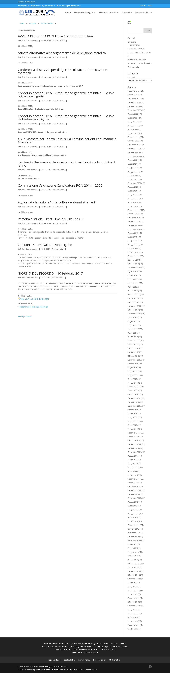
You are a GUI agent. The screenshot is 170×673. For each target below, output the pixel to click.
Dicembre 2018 (134, 260)
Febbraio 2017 (134, 340)
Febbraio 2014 (134, 479)
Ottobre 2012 (133, 536)
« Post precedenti (25, 316)
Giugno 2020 (133, 194)
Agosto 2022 (133, 114)
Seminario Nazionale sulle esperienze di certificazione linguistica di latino (66, 164)
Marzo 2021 (133, 179)
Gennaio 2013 (133, 529)
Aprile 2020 (132, 202)
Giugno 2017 (133, 325)
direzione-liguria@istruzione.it (81, 646)
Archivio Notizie (59, 40)
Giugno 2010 (133, 609)
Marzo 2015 (133, 429)
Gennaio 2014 (133, 483)
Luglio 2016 (132, 367)
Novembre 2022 (134, 102)
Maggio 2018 (133, 283)
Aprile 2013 (132, 517)
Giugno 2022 (133, 121)
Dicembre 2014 (134, 440)
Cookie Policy (69, 660)
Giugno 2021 (133, 168)
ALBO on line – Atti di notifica (140, 63)
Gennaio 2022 (133, 141)
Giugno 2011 (133, 586)
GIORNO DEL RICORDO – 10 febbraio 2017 (50, 273)
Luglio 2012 (132, 544)
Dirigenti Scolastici (107, 13)
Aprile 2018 (132, 287)
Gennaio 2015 (133, 436)
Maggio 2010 (133, 613)
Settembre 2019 (134, 229)
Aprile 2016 (132, 379)
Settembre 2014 (134, 452)
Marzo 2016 (133, 383)
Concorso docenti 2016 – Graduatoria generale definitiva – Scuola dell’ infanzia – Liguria (66, 117)
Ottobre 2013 (133, 494)
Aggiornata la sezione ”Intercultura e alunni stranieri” (57, 202)
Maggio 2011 (133, 590)
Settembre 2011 (134, 579)
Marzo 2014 (133, 475)
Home (68, 13)
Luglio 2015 (132, 413)
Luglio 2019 (132, 237)
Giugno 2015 (133, 417)
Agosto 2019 (133, 233)
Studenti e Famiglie (83, 13)
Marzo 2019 (133, 252)
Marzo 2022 (133, 133)
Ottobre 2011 (133, 575)
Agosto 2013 (133, 502)
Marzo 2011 (133, 594)
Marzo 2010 (133, 621)
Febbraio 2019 (134, 256)
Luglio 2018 (132, 275)
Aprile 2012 (132, 555)
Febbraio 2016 (134, 386)
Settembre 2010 (134, 606)
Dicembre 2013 (134, 486)
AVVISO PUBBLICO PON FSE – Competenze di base (56, 36)
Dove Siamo (135, 45)
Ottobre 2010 (133, 602)
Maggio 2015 (133, 421)
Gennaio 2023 (133, 95)
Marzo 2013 (133, 521)
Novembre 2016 (134, 352)
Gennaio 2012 (133, 567)
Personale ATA (142, 13)
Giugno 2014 (133, 463)
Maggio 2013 (133, 513)
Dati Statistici (99, 660)
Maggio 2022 (133, 125)
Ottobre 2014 (133, 448)
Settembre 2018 (134, 267)
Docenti (126, 13)
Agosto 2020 (133, 187)
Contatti (143, 6)
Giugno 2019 (133, 241)
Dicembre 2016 (134, 348)
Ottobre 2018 (133, 264)
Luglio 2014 (132, 459)
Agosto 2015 (133, 410)
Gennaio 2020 (133, 214)
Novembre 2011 (134, 571)
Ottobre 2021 (133, 152)
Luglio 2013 (132, 506)
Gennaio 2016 (133, 390)
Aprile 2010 (132, 617)
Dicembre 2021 (134, 144)
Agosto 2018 (133, 271)
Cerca (150, 6)
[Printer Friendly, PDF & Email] (130, 23)
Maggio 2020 (133, 198)
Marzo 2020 (133, 206)
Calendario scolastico (136, 48)
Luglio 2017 (132, 321)
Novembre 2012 (134, 533)
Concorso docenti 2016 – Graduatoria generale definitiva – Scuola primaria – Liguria (66, 94)
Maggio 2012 (133, 552)
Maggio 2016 (133, 375)
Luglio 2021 (132, 164)
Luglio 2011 (132, 582)
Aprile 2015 (132, 425)
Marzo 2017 (133, 337)
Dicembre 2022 (134, 98)
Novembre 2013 (134, 490)
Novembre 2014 (134, 444)
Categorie (132, 77)
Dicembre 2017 (134, 302)
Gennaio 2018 (133, 298)
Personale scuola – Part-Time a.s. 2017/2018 (51, 219)
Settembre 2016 (134, 360)
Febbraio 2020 (134, 210)
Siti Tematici (114, 660)
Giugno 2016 (133, 371)
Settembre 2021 (134, 156)
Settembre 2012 (134, 540)
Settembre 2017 (134, 313)
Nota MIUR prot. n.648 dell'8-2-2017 (34, 299)
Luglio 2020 (132, 191)
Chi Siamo (132, 42)
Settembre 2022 (134, 110)
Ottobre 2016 (133, 356)
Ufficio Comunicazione (29, 40)
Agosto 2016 (133, 364)
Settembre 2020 (134, 183)
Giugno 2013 (133, 509)
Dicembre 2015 (134, 394)
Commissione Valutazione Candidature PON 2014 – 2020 (60, 185)
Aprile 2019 (132, 248)
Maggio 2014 (133, 467)
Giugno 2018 (133, 279)
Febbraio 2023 (134, 91)
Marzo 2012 (133, 559)
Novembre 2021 (134, 148)
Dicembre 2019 (134, 217)
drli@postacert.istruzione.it (56, 646)
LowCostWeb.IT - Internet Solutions (52, 669)
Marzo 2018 (133, 290)
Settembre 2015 (134, 406)
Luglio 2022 (132, 118)
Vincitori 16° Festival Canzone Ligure (45, 244)
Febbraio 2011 (134, 598)
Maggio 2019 (133, 244)
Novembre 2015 (134, 398)
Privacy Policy (84, 660)
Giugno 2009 (133, 629)
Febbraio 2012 (134, 563)
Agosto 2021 (133, 160)
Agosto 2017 (133, 317)
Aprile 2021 (132, 175)
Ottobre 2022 (133, 106)
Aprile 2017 (132, 333)
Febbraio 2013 (134, 525)
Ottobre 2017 (133, 310)
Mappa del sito (54, 660)
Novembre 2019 (134, 221)
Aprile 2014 (132, 471)
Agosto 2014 (133, 456)
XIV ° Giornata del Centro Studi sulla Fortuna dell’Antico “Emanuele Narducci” (67, 140)
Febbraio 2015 (134, 433)
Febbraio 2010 (134, 625)
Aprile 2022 (132, 129)
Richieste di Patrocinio (137, 59)
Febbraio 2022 (134, 137)
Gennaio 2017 (133, 344)
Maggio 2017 (133, 329)
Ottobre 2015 (133, 402)
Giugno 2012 (133, 548)
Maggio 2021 (133, 171)
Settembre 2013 (134, 498)
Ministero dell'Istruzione (26, 2)
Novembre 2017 (134, 306)
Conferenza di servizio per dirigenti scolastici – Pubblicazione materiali (62, 71)
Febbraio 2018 (134, 294)
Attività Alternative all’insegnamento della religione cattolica (62, 53)
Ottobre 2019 (133, 225)
